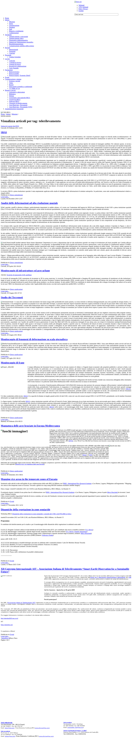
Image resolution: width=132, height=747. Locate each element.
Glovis (84, 455)
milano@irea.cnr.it (10, 736)
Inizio (3, 638)
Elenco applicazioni (16, 289)
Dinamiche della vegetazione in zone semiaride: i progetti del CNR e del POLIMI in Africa (41, 514)
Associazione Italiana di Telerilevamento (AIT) (21, 602)
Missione (15, 114)
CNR (129, 577)
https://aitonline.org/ (7, 625)
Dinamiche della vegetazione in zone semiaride (25, 509)
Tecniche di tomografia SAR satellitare (19, 275)
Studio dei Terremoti (12, 297)
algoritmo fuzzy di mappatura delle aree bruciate (29, 464)
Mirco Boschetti (112, 492)
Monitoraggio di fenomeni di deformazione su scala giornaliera (34, 339)
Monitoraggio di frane (12, 362)
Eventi (12, 501)
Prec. (7, 638)
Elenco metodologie (16, 195)
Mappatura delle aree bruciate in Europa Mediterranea (30, 425)
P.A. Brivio (89, 530)
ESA (91, 455)
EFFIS (71, 441)
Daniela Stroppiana (80, 531)
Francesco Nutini (47, 535)
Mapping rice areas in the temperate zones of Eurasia (29, 479)
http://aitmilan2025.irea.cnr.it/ (9, 618)
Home (3, 114)
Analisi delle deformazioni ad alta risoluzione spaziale (29, 203)
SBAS (4, 132)
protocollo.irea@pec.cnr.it (42, 728)
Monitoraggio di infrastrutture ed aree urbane (25, 270)
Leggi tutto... (5, 197)
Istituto (8, 114)
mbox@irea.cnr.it (9, 728)
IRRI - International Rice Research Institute (77, 483)
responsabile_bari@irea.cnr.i (75, 727)
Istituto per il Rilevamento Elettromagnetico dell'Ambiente (107, 577)
